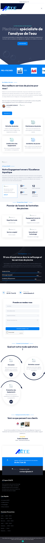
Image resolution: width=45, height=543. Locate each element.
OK (22, 541)
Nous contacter (5, 506)
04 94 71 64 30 (11, 293)
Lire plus (6, 194)
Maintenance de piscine (33, 126)
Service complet (12, 232)
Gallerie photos (5, 502)
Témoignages (5, 504)
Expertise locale (12, 220)
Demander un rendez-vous (22, 328)
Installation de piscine (33, 143)
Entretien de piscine (12, 126)
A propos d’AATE (5, 500)
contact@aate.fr (28, 293)
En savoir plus (22, 44)
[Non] (43, 539)
